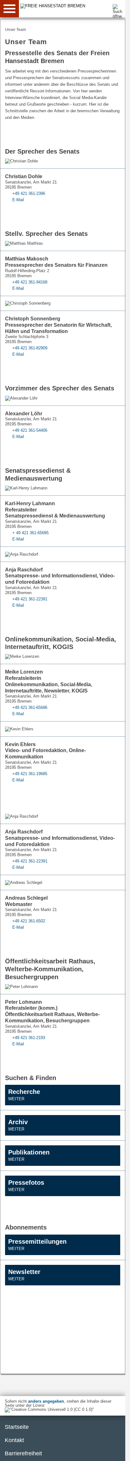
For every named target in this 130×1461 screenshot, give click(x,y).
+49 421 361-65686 (29, 707)
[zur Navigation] (9, 8)
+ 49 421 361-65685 (30, 532)
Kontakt (14, 1440)
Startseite (17, 1427)
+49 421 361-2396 (28, 193)
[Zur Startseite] (73, 6)
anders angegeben (46, 1401)
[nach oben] (115, 1451)
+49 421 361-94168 (29, 282)
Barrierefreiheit (23, 1453)
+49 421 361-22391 (29, 599)
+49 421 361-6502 (28, 921)
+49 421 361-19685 (29, 773)
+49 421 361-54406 (29, 430)
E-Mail (18, 199)
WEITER (16, 1098)
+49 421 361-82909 (29, 348)
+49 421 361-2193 (28, 1037)
